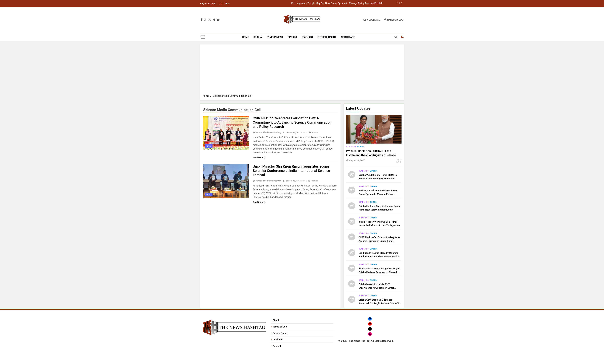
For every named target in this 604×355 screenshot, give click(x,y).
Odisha (257, 37)
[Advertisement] (302, 70)
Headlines (351, 146)
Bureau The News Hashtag (268, 132)
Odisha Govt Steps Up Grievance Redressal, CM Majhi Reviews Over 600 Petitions (379, 303)
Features (307, 37)
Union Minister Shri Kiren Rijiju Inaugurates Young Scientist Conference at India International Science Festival (291, 170)
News (208, 146)
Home (245, 37)
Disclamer (278, 339)
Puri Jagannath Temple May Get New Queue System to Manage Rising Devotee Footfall (337, 3)
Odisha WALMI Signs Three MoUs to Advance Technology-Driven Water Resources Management (377, 179)
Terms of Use (280, 326)
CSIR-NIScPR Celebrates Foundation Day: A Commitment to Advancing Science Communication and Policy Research (292, 122)
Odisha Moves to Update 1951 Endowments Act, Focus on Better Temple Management (376, 288)
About (276, 320)
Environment (275, 37)
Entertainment (326, 37)
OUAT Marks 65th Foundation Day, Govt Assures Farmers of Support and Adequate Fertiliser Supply (379, 241)
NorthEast (348, 37)
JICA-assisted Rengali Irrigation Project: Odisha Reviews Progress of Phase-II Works (379, 272)
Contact (277, 346)
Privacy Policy (280, 333)
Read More (258, 157)
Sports (292, 37)
